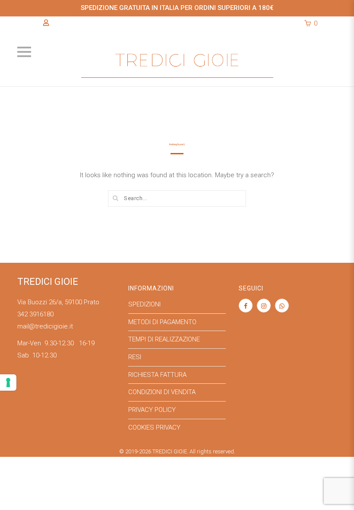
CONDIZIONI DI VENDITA (162, 392)
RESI (134, 357)
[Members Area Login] (46, 23)
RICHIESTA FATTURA (157, 375)
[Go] (115, 198)
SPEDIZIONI (144, 304)
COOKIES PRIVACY (154, 427)
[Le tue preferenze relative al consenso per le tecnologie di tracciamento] (8, 382)
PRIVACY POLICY (152, 410)
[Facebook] (245, 306)
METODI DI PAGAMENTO (162, 322)
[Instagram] (263, 306)
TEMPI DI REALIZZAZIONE (164, 339)
